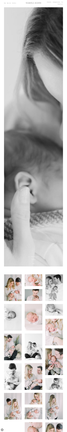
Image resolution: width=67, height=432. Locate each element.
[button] (2, 430)
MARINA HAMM (33, 3)
